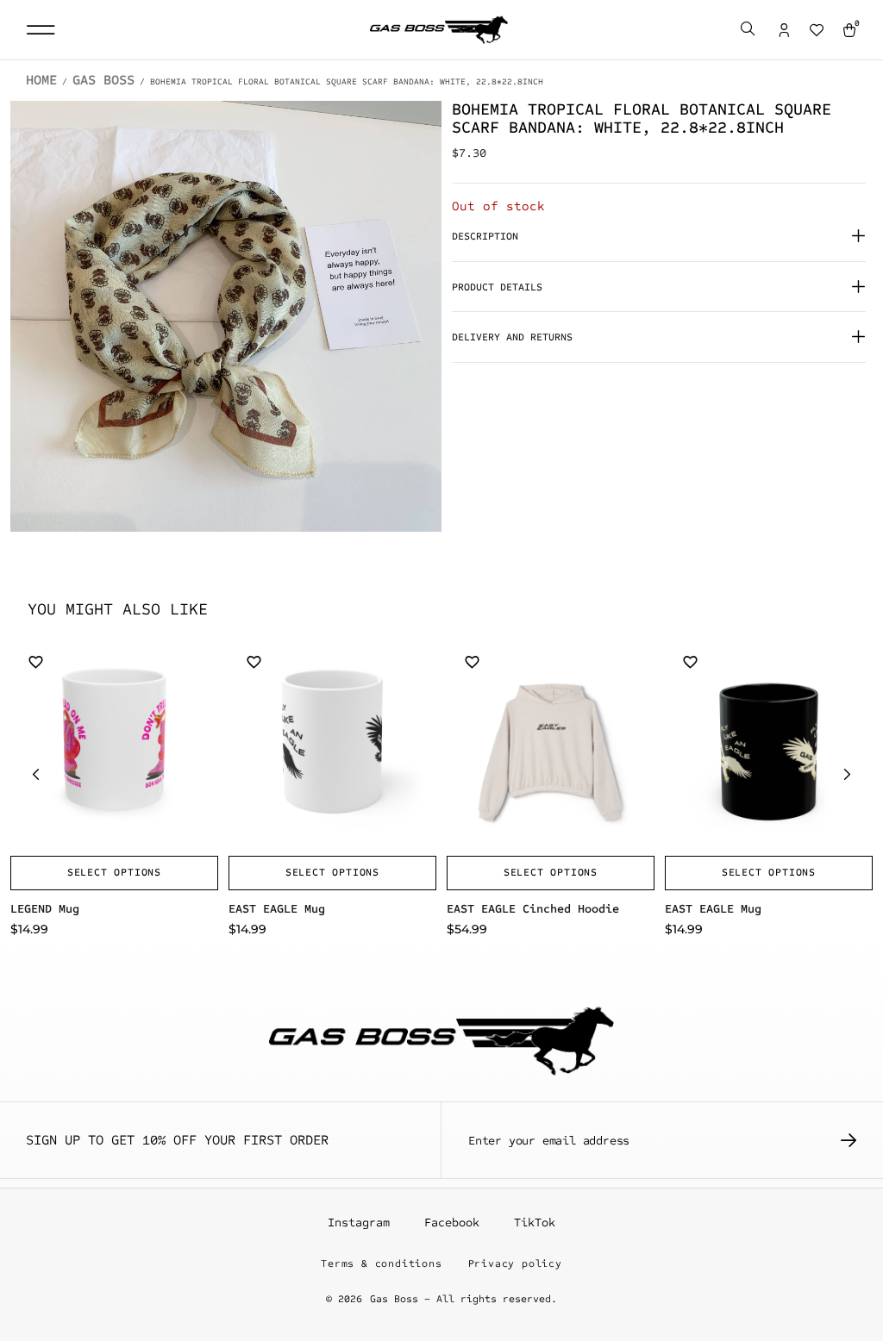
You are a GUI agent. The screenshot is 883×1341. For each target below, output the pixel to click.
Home (41, 80)
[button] (40, 30)
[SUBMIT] (849, 1140)
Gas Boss (103, 80)
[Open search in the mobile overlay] (749, 30)
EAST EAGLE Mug (277, 908)
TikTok (534, 1222)
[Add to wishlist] (36, 661)
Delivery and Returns (512, 337)
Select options (114, 872)
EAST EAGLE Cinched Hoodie (533, 908)
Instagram (359, 1222)
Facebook (451, 1222)
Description (485, 236)
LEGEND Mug (44, 908)
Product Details (497, 287)
